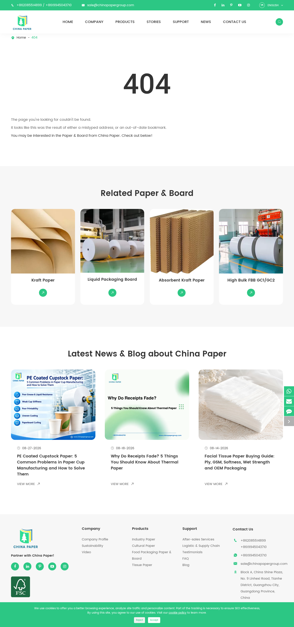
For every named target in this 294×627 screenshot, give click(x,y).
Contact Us (234, 22)
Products (125, 22)
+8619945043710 (59, 5)
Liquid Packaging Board (112, 280)
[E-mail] (289, 401)
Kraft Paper (43, 281)
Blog (185, 565)
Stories (154, 22)
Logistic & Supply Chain (201, 545)
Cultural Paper (143, 545)
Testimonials (192, 552)
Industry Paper (143, 539)
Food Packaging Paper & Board (151, 555)
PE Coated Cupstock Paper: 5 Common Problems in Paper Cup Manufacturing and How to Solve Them (51, 465)
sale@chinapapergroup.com (110, 5)
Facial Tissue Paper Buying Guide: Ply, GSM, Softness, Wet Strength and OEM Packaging (239, 462)
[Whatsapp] (289, 391)
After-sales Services (198, 539)
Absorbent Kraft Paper (182, 281)
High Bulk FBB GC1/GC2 (251, 281)
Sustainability (92, 545)
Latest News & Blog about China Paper (147, 354)
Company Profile (95, 539)
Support (181, 22)
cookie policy (177, 612)
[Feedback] (289, 411)
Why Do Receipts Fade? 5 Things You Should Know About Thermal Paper (144, 462)
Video (86, 552)
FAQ (185, 558)
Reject (139, 620)
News (206, 22)
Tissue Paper (142, 565)
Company (94, 22)
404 (34, 37)
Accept (154, 620)
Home (68, 22)
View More (28, 484)
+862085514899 (30, 5)
